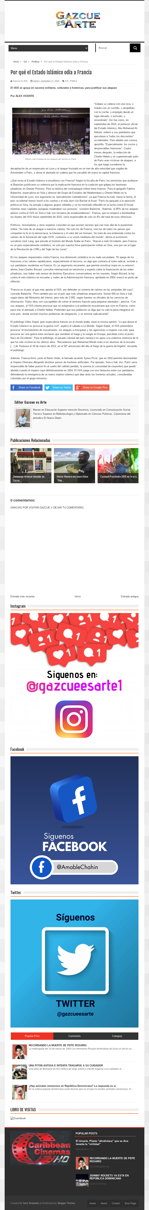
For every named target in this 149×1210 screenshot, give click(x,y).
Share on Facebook (30, 387)
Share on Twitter (62, 387)
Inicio (78, 596)
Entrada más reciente (22, 596)
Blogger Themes (66, 1203)
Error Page (130, 1203)
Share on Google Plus (95, 387)
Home (92, 1203)
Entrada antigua (130, 596)
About (104, 1203)
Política (73, 81)
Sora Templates (31, 1203)
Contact (116, 1203)
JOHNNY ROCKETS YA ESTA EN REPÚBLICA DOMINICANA (109, 1177)
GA (66, 81)
